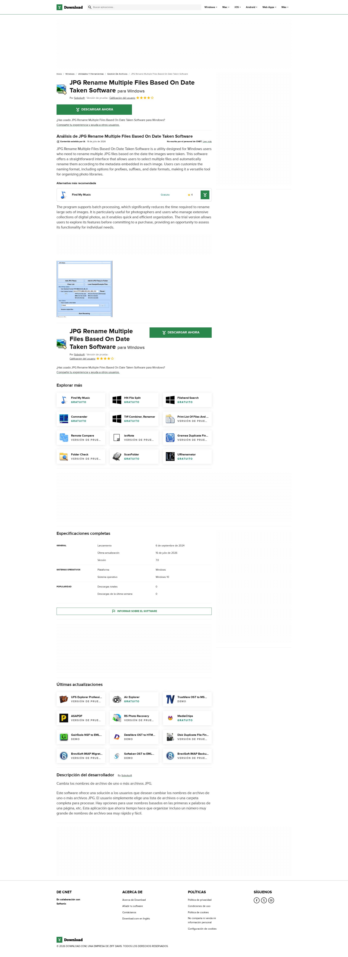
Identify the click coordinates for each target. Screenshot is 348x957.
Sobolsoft (126, 775)
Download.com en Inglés (136, 918)
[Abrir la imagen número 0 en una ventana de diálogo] (85, 289)
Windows (209, 7)
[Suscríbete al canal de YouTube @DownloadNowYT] (271, 900)
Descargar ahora (97, 109)
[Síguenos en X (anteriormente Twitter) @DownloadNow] (264, 900)
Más (283, 7)
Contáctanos (129, 912)
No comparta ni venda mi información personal (202, 920)
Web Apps (268, 7)
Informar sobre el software (137, 611)
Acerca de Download (134, 899)
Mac (224, 7)
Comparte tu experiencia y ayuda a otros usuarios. (88, 125)
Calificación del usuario (122, 98)
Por (77, 98)
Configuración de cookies (202, 928)
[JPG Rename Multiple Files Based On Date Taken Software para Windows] (62, 89)
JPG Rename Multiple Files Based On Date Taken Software (132, 86)
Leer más (207, 141)
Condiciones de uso (199, 906)
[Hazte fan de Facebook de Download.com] (257, 900)
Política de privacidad (200, 899)
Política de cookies (198, 912)
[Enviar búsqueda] (90, 7)
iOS (237, 7)
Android (250, 7)
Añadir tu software (132, 906)
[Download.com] (70, 7)
